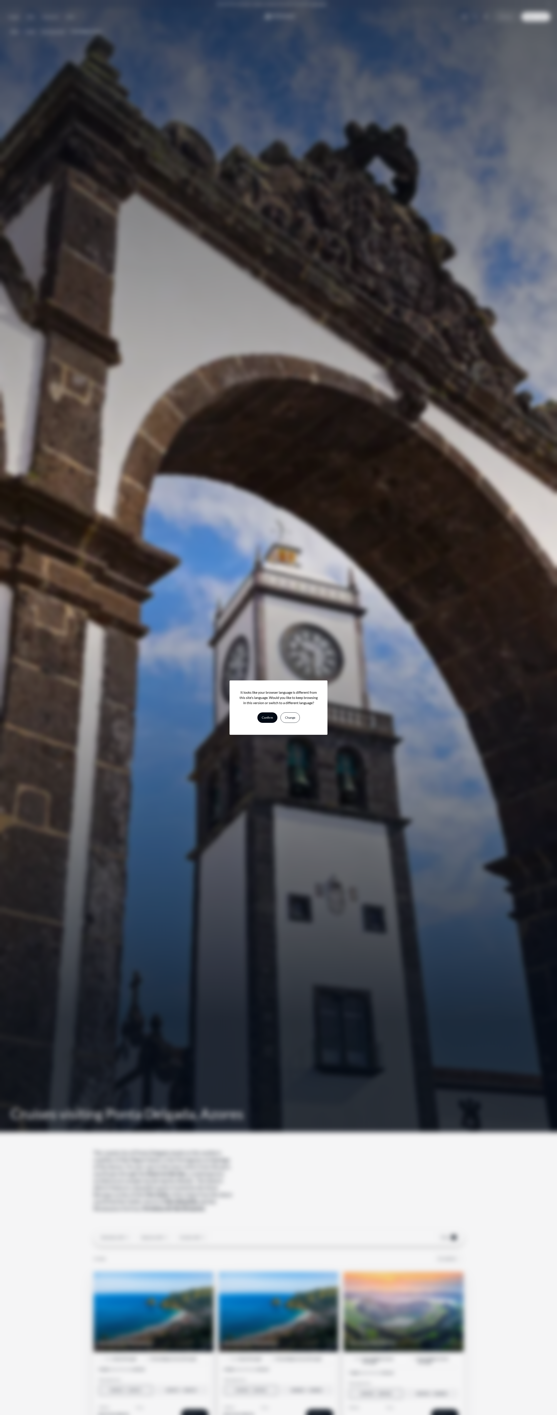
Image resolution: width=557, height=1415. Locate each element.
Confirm (267, 717)
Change (290, 717)
